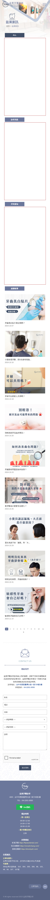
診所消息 (14, 120)
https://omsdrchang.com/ (29, 846)
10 (39, 629)
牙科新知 (14, 204)
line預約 (27, 807)
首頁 (8, 26)
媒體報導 (14, 288)
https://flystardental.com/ (28, 843)
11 (43, 629)
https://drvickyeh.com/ (29, 849)
